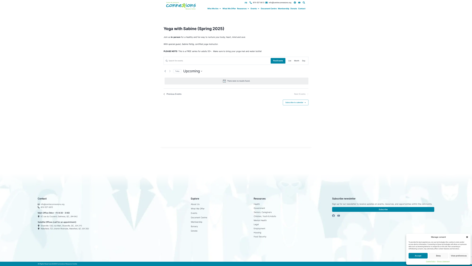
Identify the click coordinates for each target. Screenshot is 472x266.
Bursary (194, 226)
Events (194, 213)
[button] (467, 237)
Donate (194, 231)
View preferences (459, 256)
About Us (195, 204)
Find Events (278, 61)
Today (177, 71)
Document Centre (199, 217)
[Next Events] (169, 71)
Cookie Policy (431, 261)
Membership (196, 222)
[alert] (236, 81)
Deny (438, 256)
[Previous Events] (165, 71)
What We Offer (198, 208)
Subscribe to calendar (294, 102)
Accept (418, 256)
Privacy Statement (443, 261)
